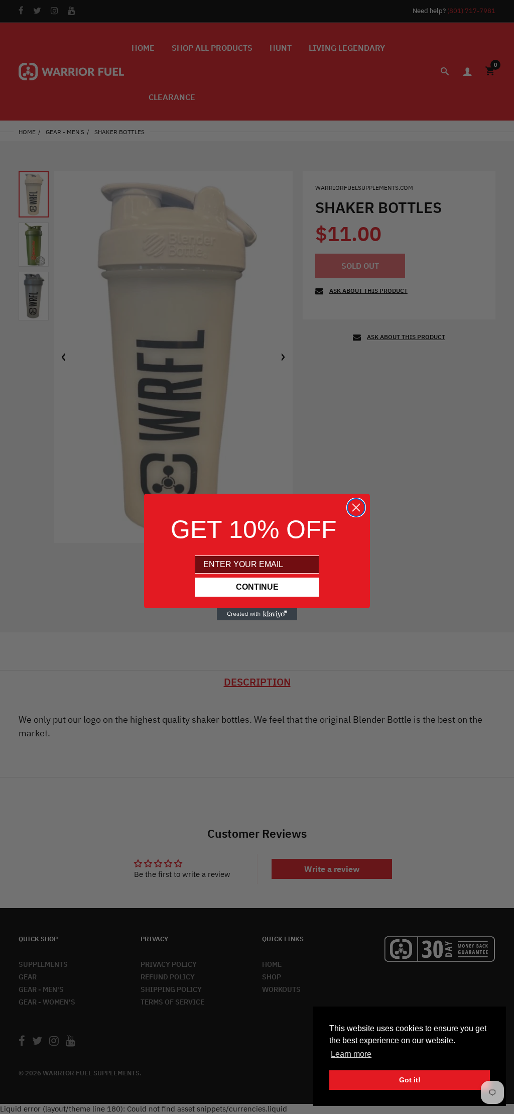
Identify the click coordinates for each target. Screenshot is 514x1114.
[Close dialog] (356, 507)
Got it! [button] (410, 1080)
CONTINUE (257, 587)
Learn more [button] (351, 1054)
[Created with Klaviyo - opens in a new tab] (257, 614)
